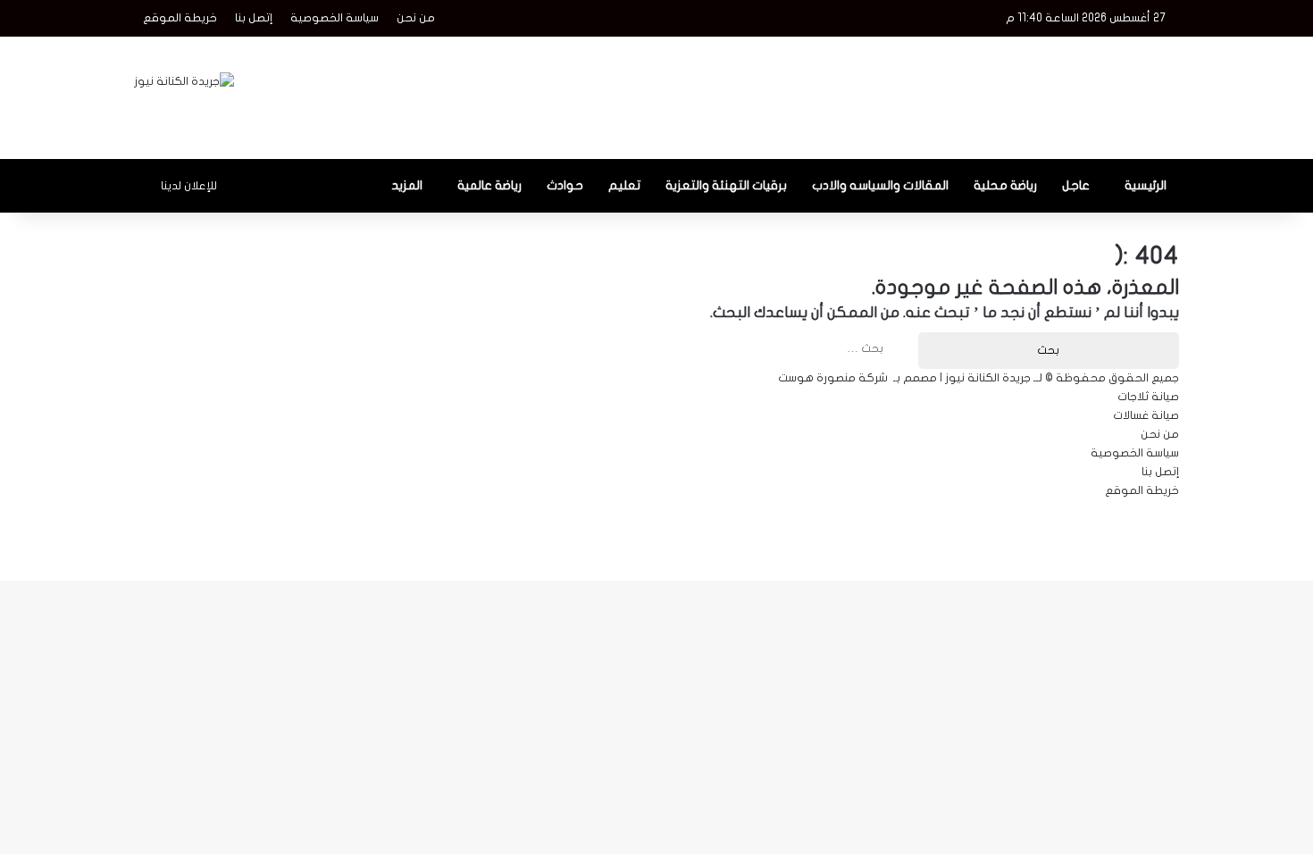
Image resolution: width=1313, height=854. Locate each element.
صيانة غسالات (1146, 415)
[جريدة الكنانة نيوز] (184, 81)
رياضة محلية (1005, 185)
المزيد (406, 185)
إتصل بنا (253, 18)
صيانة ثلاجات (1148, 396)
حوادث (565, 185)
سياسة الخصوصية (334, 18)
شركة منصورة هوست (833, 378)
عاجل (1076, 185)
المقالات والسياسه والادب (880, 185)
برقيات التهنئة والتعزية (726, 185)
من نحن (416, 18)
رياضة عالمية (489, 185)
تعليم (624, 185)
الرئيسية (1146, 185)
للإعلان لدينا (189, 186)
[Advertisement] (835, 94)
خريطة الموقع (180, 18)
